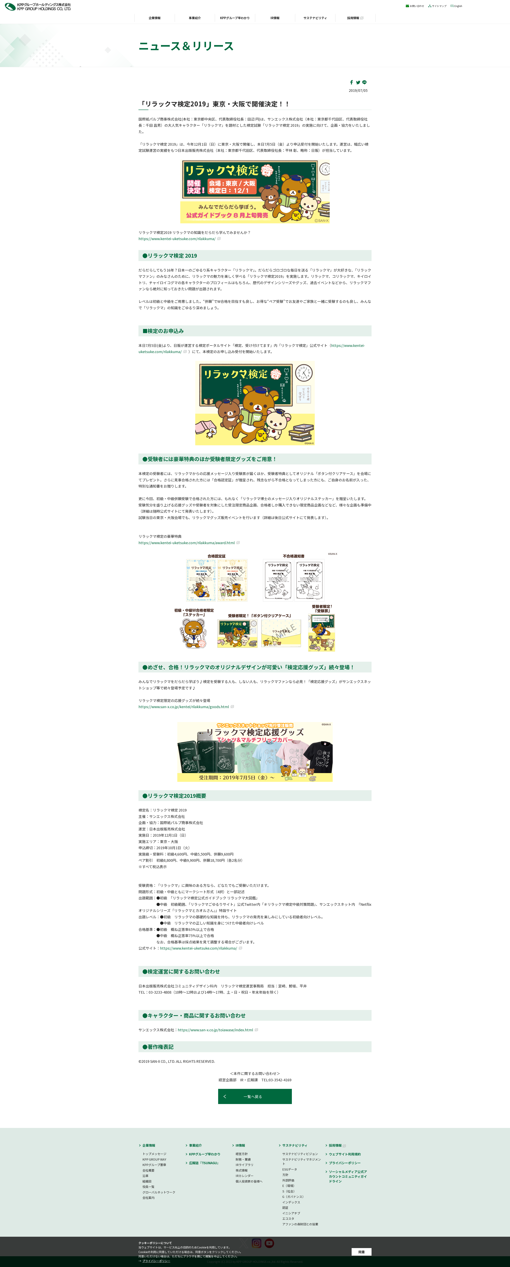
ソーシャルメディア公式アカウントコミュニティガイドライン (348, 1176)
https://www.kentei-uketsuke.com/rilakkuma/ (177, 238)
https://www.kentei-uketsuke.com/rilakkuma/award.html (186, 542)
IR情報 (275, 18)
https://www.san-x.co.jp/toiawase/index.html (215, 1029)
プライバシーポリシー (156, 1261)
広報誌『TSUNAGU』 (204, 1162)
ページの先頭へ (383, 1138)
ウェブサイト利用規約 (345, 1154)
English (458, 6)
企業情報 (155, 18)
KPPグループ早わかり (235, 18)
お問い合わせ (417, 6)
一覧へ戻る (253, 1096)
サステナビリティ (315, 18)
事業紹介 (195, 18)
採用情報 (353, 18)
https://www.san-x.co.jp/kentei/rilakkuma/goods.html (183, 706)
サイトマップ (439, 6)
